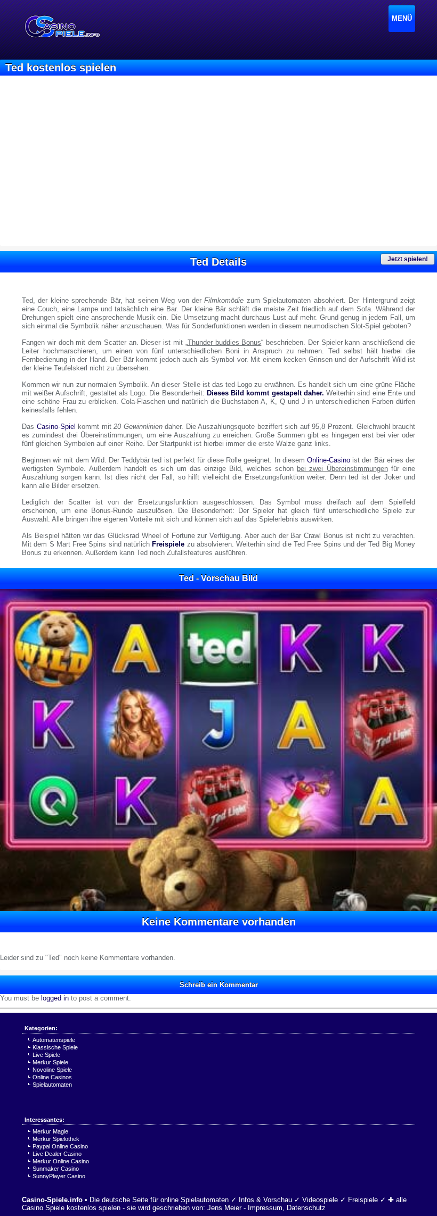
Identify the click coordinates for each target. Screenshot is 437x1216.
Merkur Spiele (50, 1062)
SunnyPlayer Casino (59, 1176)
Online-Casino (328, 460)
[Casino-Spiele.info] (62, 26)
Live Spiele (46, 1055)
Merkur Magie (50, 1131)
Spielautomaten (52, 1084)
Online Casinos (52, 1077)
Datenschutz (306, 1208)
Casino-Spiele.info (52, 1200)
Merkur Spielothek (56, 1139)
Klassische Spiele (55, 1047)
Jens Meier (224, 1208)
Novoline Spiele (52, 1069)
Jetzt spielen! (407, 259)
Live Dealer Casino (57, 1154)
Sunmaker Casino (56, 1168)
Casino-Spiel (56, 427)
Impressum (265, 1208)
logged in (55, 998)
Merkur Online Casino (61, 1161)
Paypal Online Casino (60, 1146)
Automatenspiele (54, 1040)
